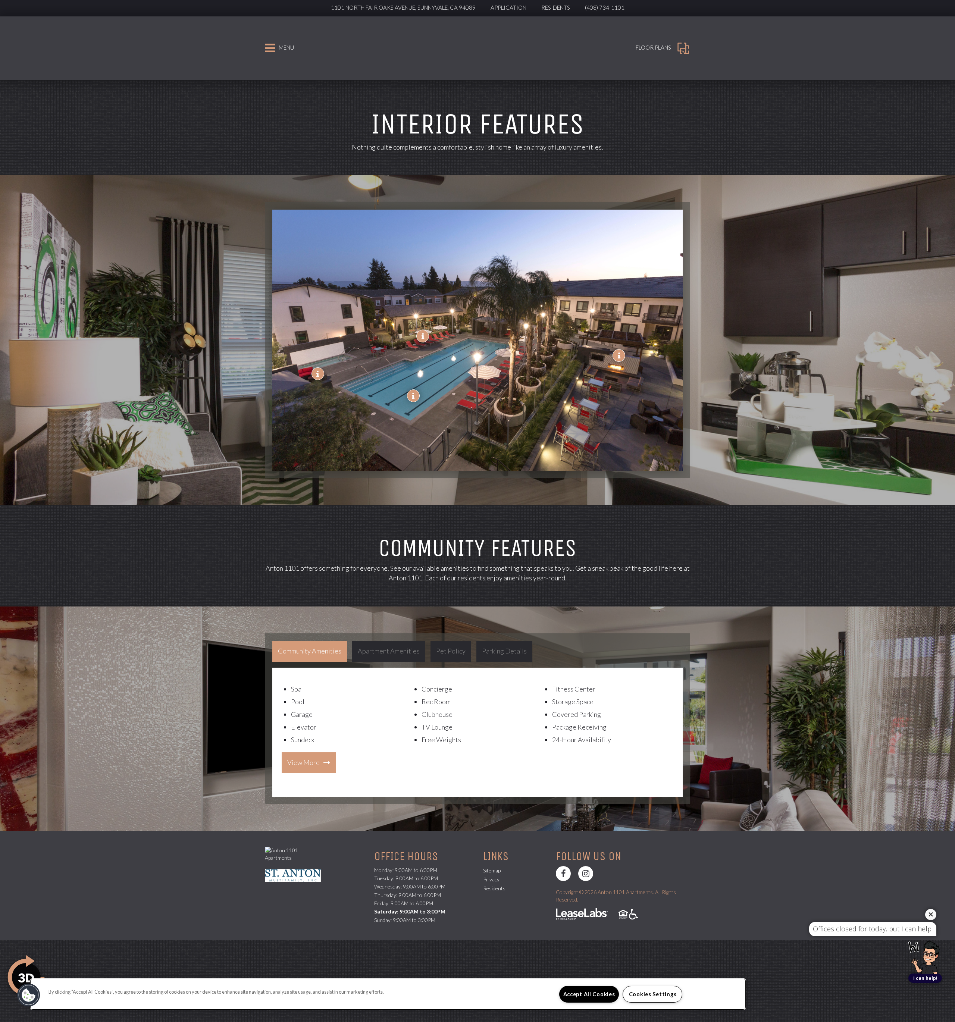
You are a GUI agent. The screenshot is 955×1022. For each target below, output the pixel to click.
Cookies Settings (653, 994)
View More (303, 762)
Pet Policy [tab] (451, 651)
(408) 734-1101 (604, 7)
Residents (555, 7)
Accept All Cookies (589, 994)
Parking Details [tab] (504, 651)
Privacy (491, 879)
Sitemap (492, 870)
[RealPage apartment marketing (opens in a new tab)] (582, 915)
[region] (388, 994)
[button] (413, 395)
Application (508, 7)
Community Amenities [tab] (309, 651)
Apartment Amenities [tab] (389, 651)
